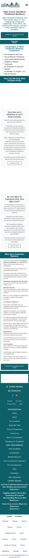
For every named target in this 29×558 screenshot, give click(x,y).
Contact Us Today (14, 163)
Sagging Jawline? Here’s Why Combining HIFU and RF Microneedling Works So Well (14, 495)
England (9, 516)
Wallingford (5, 551)
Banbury (15, 521)
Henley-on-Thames (10, 545)
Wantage (16, 551)
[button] (26, 5)
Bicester (10, 527)
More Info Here (14, 245)
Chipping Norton (10, 533)
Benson (24, 521)
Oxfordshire (18, 516)
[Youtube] (16, 395)
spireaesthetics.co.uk (21, 555)
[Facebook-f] (13, 395)
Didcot (22, 533)
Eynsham (5, 539)
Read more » (14, 489)
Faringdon (23, 539)
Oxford (22, 545)
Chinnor (19, 527)
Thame (14, 539)
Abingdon (5, 521)
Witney (25, 551)
